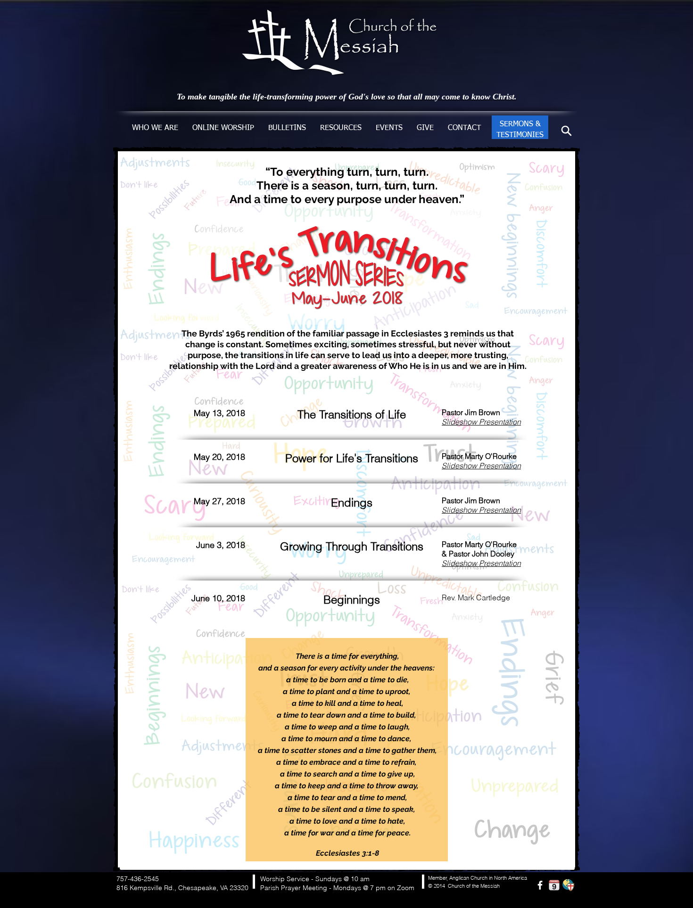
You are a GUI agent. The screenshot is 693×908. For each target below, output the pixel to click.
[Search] (566, 130)
